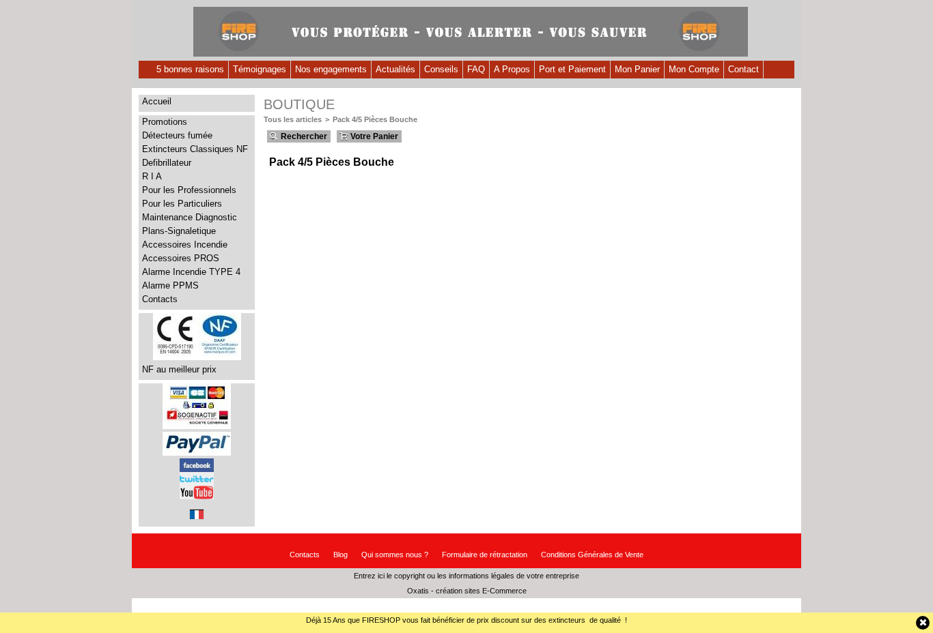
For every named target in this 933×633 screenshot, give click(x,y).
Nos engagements (331, 69)
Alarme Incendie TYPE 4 (191, 272)
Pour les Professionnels (189, 190)
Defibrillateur (166, 163)
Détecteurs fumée (177, 135)
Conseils (441, 69)
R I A (152, 176)
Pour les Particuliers (182, 203)
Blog (340, 554)
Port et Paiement (572, 69)
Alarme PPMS (170, 285)
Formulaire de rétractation (484, 554)
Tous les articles (293, 119)
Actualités (395, 69)
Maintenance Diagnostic (189, 217)
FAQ (476, 69)
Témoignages (259, 69)
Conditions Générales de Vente (592, 554)
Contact (743, 69)
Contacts (160, 299)
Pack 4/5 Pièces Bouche (375, 119)
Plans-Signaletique (179, 231)
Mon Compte (694, 69)
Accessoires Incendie (184, 244)
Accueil (156, 101)
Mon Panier (637, 69)
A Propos (512, 69)
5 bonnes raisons (190, 69)
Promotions (164, 122)
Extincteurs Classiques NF (195, 149)
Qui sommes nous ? (394, 554)
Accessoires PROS (180, 258)
